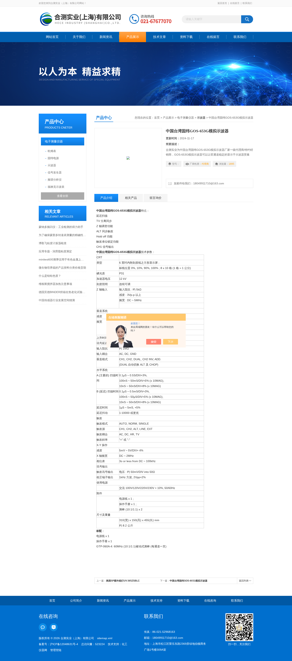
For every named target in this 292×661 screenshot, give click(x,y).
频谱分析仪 (55, 179)
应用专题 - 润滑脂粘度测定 (55, 251)
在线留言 (235, 3)
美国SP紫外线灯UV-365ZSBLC (123, 580)
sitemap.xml (104, 638)
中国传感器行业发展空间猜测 (57, 300)
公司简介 (76, 600)
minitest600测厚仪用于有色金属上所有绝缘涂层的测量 (62, 259)
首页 (157, 117)
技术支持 (156, 600)
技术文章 (159, 37)
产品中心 (54, 121)
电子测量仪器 (54, 141)
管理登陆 (55, 650)
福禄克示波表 (56, 186)
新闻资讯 (106, 37)
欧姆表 (52, 151)
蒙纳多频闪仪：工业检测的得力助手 (61, 226)
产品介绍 (106, 197)
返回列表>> (245, 580)
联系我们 (247, 3)
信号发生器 (55, 172)
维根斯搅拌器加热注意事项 (55, 283)
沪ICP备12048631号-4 (64, 644)
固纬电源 (53, 158)
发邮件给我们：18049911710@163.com (198, 183)
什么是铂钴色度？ (50, 275)
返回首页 (222, 3)
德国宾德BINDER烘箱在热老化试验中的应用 (62, 292)
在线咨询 (210, 600)
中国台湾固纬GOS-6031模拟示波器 (188, 580)
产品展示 (132, 37)
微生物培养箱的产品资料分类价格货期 (62, 267)
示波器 (52, 165)
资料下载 (186, 37)
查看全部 (62, 195)
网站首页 (52, 37)
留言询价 (155, 197)
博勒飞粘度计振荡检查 (53, 243)
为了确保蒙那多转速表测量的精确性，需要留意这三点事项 (62, 235)
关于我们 (79, 37)
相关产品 (131, 197)
